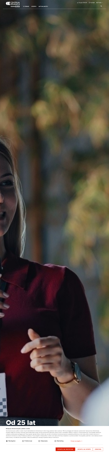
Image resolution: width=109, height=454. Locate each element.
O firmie (26, 6)
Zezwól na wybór (84, 449)
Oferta (33, 6)
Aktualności (43, 6)
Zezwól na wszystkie (65, 449)
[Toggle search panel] (101, 6)
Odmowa (98, 449)
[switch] (23, 441)
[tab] (26, 7)
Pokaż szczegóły (76, 441)
